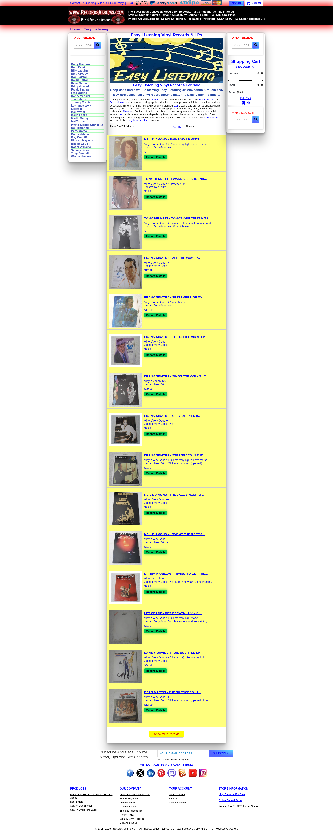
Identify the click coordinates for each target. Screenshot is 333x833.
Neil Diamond (80, 127)
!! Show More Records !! (166, 734)
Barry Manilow (80, 64)
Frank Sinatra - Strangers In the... (175, 455)
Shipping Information (131, 810)
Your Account (180, 788)
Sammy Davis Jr (81, 150)
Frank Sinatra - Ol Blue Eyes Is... (173, 416)
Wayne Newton (81, 156)
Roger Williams (81, 146)
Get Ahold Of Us (128, 822)
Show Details (245, 66)
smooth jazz (156, 99)
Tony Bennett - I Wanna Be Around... (175, 179)
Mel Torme (78, 121)
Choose (203, 127)
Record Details (155, 157)
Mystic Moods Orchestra (87, 124)
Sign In (236, 3)
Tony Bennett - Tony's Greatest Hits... (177, 218)
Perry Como (79, 131)
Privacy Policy (127, 802)
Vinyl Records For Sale (232, 794)
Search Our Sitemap (81, 805)
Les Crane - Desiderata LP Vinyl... (173, 613)
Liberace (77, 108)
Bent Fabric (78, 67)
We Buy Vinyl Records (132, 818)
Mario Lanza (79, 115)
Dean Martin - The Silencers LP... (172, 692)
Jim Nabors (78, 99)
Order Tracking (177, 794)
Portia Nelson (80, 134)
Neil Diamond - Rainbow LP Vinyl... (173, 139)
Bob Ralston (79, 77)
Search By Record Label (83, 809)
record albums (212, 117)
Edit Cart (245, 98)
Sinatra (127, 111)
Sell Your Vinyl (115, 3)
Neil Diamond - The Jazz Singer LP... (174, 495)
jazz (175, 105)
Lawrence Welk (81, 105)
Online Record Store (230, 800)
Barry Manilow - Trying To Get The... (176, 573)
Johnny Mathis (81, 102)
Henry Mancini (80, 96)
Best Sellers (76, 801)
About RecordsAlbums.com (135, 794)
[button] (97, 45)
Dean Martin (79, 83)
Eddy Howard (80, 86)
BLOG (130, 3)
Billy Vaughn (79, 70)
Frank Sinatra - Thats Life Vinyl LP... (175, 337)
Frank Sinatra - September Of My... (174, 297)
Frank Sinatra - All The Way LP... (172, 258)
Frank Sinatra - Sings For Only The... (176, 376)
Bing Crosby (79, 73)
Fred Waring (79, 92)
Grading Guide (95, 3)
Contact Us (77, 3)
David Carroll (79, 80)
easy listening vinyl (137, 120)
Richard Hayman (82, 140)
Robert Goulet (80, 143)
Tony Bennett (80, 153)
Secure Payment (129, 798)
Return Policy (127, 814)
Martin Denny (80, 118)
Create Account (177, 802)
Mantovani (78, 111)
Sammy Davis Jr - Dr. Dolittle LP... (173, 652)
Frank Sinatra (80, 89)
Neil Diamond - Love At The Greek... (174, 534)
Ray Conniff (79, 137)
